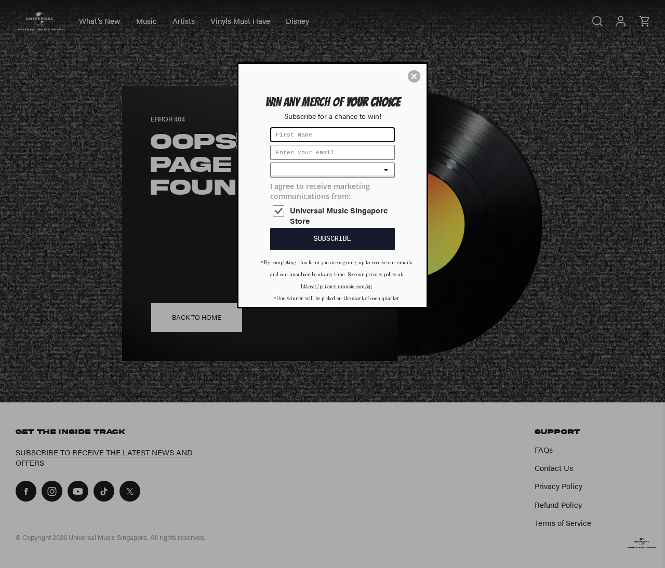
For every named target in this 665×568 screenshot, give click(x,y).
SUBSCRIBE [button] (332, 239)
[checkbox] (334, 215)
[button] (414, 76)
